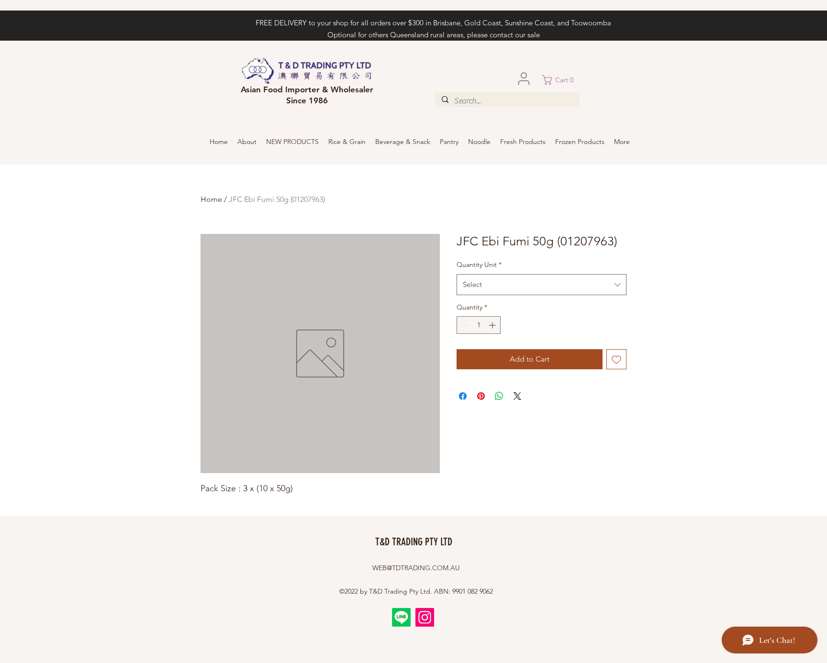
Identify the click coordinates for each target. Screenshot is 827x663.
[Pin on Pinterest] (481, 396)
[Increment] (493, 325)
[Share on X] (517, 396)
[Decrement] (464, 325)
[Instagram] (424, 617)
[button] (561, 80)
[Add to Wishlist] (616, 359)
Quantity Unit (479, 264)
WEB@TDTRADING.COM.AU (416, 568)
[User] (523, 78)
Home (211, 199)
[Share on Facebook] (463, 396)
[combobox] (541, 284)
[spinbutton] (478, 325)
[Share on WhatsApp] (499, 396)
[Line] (401, 617)
